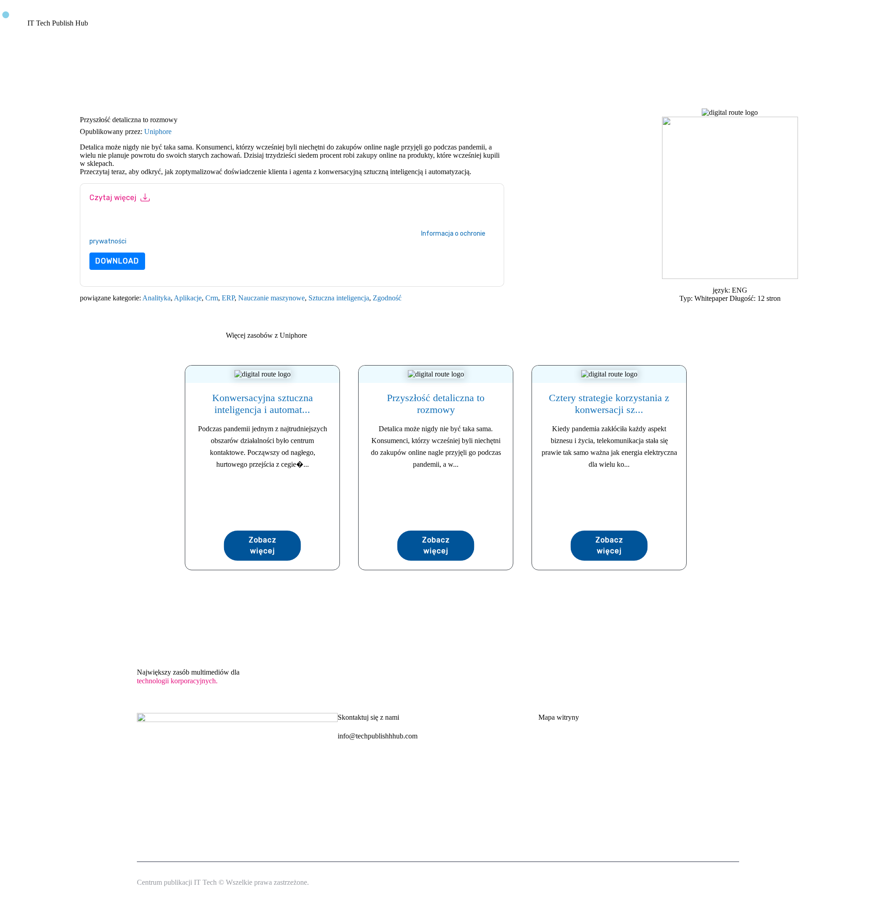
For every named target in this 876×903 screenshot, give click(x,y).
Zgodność (387, 298)
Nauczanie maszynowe (271, 298)
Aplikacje (188, 298)
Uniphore (158, 131)
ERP (228, 298)
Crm (211, 298)
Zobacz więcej (262, 545)
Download (117, 261)
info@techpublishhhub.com (377, 736)
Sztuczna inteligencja (338, 298)
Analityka (156, 298)
